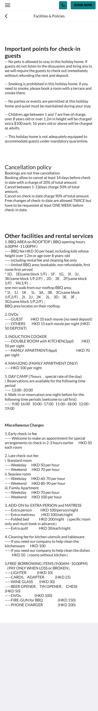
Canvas (31, 698)
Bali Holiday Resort (28, 5)
